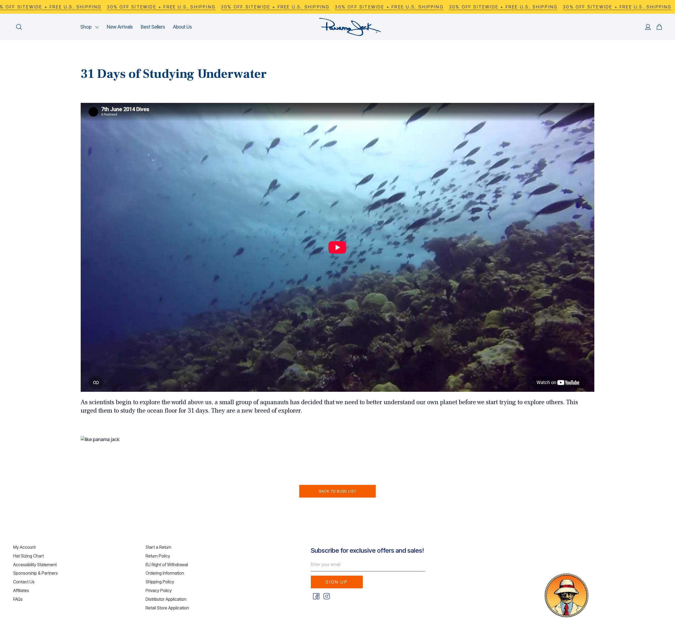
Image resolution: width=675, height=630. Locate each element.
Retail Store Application (167, 607)
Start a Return (158, 547)
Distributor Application (166, 599)
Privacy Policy (159, 590)
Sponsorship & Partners (35, 573)
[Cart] (659, 27)
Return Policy (158, 556)
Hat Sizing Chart (28, 556)
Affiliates (21, 590)
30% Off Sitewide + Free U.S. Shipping (161, 6)
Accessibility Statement (35, 564)
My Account (24, 547)
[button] (89, 27)
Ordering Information (165, 573)
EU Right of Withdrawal (167, 564)
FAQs (18, 599)
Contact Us (24, 581)
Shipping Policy (160, 581)
